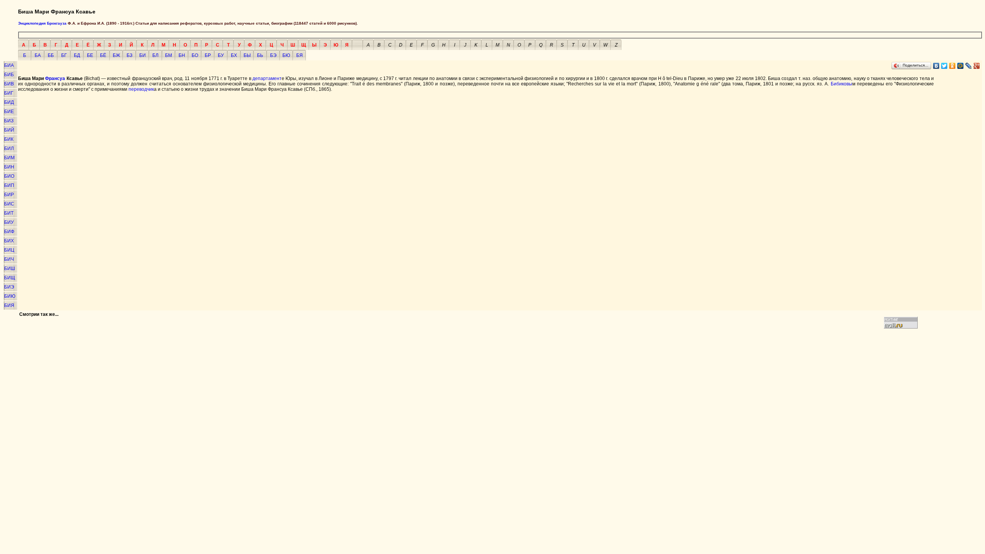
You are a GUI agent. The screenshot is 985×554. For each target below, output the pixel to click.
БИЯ (9, 305)
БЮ (286, 55)
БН (182, 55)
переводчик (141, 89)
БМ (168, 55)
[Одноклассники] (952, 66)
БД (77, 55)
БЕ (90, 55)
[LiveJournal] (969, 66)
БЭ (273, 55)
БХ (234, 55)
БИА (9, 65)
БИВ (9, 84)
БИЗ (8, 120)
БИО (9, 176)
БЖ (116, 55)
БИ (142, 55)
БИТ (8, 213)
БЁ (103, 55)
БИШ (9, 268)
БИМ (9, 157)
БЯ (299, 55)
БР (208, 55)
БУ (221, 55)
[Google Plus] (977, 66)
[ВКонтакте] (936, 66)
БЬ (260, 55)
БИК (8, 139)
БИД (9, 102)
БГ (64, 55)
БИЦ (9, 250)
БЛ (155, 55)
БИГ (8, 93)
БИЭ (9, 287)
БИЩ (9, 277)
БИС (9, 204)
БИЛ (9, 148)
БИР (9, 194)
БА (38, 55)
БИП (9, 185)
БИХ (9, 241)
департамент (267, 78)
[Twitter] (944, 66)
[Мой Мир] (961, 66)
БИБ (9, 74)
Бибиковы (841, 84)
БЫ (247, 55)
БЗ (129, 55)
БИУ (9, 222)
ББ (51, 55)
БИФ (9, 231)
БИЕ (9, 111)
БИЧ (9, 259)
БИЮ (9, 296)
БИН (9, 167)
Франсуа (55, 78)
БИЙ (9, 130)
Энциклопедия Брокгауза (42, 23)
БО (195, 55)
